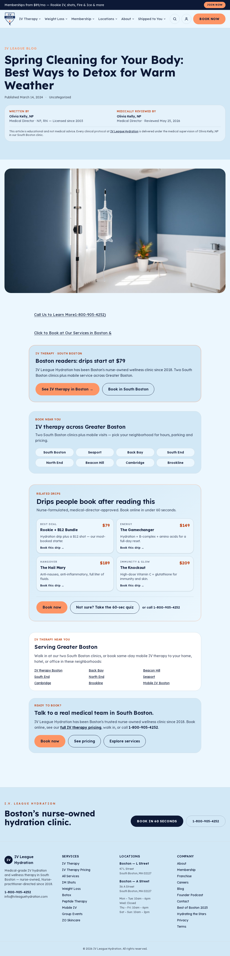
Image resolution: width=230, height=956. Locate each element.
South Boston (54, 452)
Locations (106, 19)
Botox (66, 895)
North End (54, 463)
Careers (182, 882)
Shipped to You (150, 19)
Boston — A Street (134, 881)
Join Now (214, 4)
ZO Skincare (71, 920)
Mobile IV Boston (156, 683)
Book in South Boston (128, 389)
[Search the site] (175, 19)
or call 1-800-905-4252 (161, 607)
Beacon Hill (95, 463)
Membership (81, 19)
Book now (52, 607)
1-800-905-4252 (143, 727)
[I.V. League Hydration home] (9, 19)
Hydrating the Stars (191, 914)
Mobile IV (69, 908)
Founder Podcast (190, 895)
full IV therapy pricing (80, 727)
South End (175, 452)
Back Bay (135, 452)
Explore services (125, 741)
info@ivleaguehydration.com (26, 897)
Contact (183, 901)
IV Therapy (28, 19)
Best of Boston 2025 (192, 908)
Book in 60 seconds (157, 821)
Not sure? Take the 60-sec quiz (105, 607)
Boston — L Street (134, 863)
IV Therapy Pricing (76, 870)
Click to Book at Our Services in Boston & (72, 332)
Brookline (176, 463)
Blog (180, 889)
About (126, 19)
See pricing (84, 741)
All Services (70, 876)
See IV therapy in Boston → (67, 389)
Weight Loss (54, 19)
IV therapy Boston (48, 670)
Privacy (182, 920)
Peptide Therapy (74, 901)
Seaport (95, 452)
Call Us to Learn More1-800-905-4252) (70, 314)
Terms (181, 926)
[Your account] (186, 19)
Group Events (72, 914)
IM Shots (69, 882)
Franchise (184, 876)
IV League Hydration (124, 131)
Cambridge (135, 463)
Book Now (209, 19)
